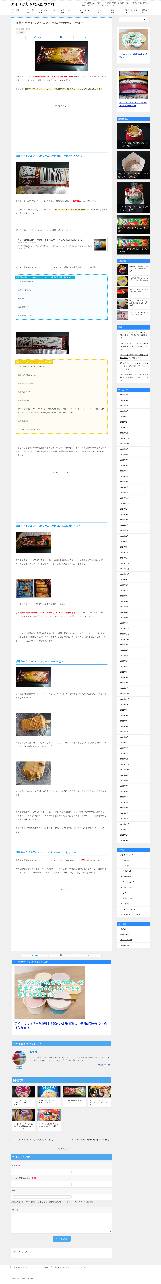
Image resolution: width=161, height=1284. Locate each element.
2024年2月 (124, 552)
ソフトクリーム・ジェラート (47, 11)
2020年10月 (124, 770)
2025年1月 (124, 493)
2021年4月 (124, 737)
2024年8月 (124, 520)
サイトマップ (101, 11)
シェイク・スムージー (86, 11)
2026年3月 (124, 416)
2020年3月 (124, 808)
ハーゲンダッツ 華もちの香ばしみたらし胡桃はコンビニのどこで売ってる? (23, 1126)
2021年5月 (124, 732)
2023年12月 (124, 563)
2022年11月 (124, 634)
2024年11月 (124, 504)
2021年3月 (124, 742)
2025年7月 (124, 460)
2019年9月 (124, 840)
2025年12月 (124, 433)
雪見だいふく (128, 898)
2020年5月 (124, 797)
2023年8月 (124, 585)
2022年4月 (124, 672)
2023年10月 (124, 574)
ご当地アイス (128, 866)
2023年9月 (124, 579)
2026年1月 (124, 427)
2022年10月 (124, 639)
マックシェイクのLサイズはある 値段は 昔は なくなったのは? (138, 303)
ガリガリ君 (127, 871)
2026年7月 (124, 395)
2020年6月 (124, 791)
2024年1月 (124, 558)
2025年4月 (124, 476)
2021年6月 (124, 726)
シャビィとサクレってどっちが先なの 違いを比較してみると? (138, 280)
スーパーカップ (128, 882)
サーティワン (128, 876)
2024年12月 (124, 498)
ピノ (124, 893)
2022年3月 (124, 677)
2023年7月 (124, 590)
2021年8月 (124, 715)
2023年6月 (124, 596)
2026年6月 (124, 400)
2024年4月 (124, 542)
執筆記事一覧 (104, 1065)
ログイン (123, 929)
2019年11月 (124, 830)
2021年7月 (124, 721)
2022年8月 (124, 650)
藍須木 (142, 335)
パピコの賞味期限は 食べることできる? (74, 1101)
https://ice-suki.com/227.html (27, 243)
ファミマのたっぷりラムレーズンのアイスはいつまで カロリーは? (23, 1102)
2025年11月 (124, 438)
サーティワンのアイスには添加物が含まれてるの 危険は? (91, 1140)
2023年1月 (124, 623)
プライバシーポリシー (130, 11)
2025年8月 (124, 455)
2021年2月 (124, 748)
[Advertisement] (62, 124)
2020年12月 (124, 759)
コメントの (126, 940)
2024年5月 (124, 536)
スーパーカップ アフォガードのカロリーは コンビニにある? (99, 1102)
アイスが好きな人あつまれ (33, 4)
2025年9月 (124, 449)
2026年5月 (124, 406)
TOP (24, 1267)
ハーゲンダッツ (128, 887)
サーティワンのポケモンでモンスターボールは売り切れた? (138, 269)
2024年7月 (124, 525)
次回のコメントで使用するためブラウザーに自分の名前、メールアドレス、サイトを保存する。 (54, 1202)
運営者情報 (145, 11)
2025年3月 (124, 482)
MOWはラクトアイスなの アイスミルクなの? (48, 1101)
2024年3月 (124, 547)
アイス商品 (15, 11)
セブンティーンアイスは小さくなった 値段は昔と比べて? (138, 313)
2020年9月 (124, 775)
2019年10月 (124, 835)
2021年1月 (124, 753)
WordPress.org (126, 945)
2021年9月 (124, 710)
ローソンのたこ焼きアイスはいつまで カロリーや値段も (48, 1125)
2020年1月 (124, 819)
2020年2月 (124, 813)
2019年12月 (124, 824)
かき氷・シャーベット (67, 11)
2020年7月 (124, 786)
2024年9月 (124, 514)
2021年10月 (124, 705)
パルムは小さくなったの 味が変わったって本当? (138, 290)
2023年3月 (124, 612)
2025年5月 (124, 471)
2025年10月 (124, 444)
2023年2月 (124, 618)
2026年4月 (124, 411)
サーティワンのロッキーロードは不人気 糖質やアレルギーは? (33, 1140)
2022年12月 (124, 628)
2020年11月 (124, 764)
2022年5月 (124, 667)
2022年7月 (124, 656)
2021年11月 (124, 699)
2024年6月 (124, 531)
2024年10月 (124, 509)
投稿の (124, 934)
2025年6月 (124, 465)
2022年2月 (124, 683)
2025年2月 (124, 487)
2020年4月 (124, 802)
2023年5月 (124, 601)
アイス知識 (30, 11)
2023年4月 (124, 607)
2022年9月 (124, 645)
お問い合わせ (114, 11)
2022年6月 (124, 661)
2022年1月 (124, 688)
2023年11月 (124, 569)
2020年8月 (124, 781)
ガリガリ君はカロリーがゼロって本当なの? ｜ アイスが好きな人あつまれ (50, 240)
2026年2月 (124, 422)
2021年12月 (124, 694)
